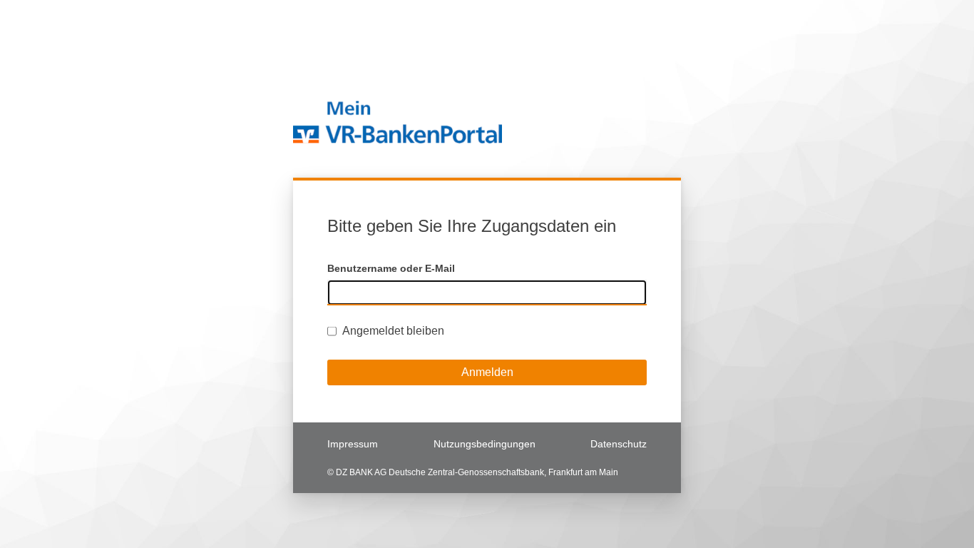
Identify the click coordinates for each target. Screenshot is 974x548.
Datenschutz (618, 444)
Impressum (352, 444)
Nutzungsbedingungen (484, 444)
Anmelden (487, 372)
